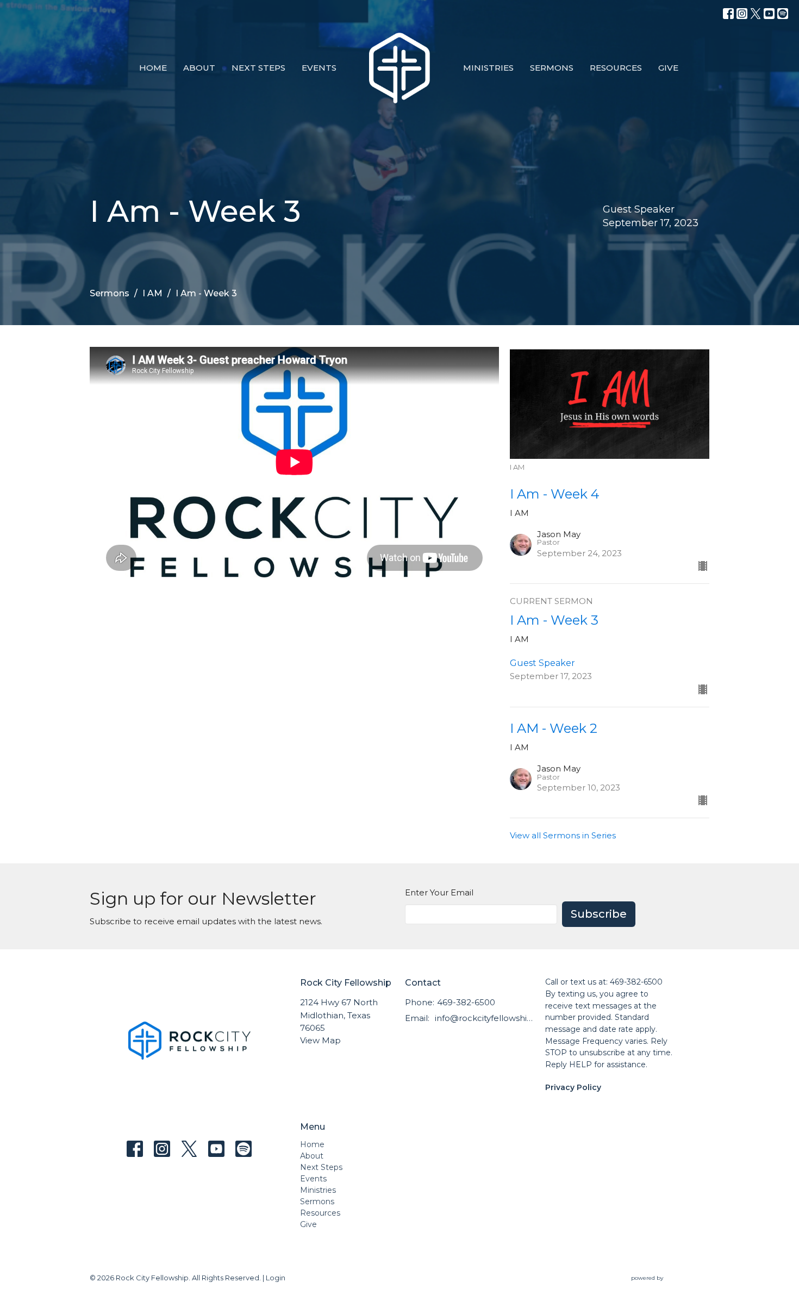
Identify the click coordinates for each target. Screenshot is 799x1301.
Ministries (488, 68)
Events (319, 68)
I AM (152, 293)
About (199, 68)
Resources (616, 68)
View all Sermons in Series (563, 835)
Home (153, 68)
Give (668, 68)
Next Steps (258, 68)
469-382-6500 (466, 1002)
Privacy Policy (573, 1087)
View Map (320, 1040)
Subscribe (599, 913)
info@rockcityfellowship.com (484, 1018)
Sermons (551, 68)
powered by (665, 1287)
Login (275, 1278)
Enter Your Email (439, 892)
